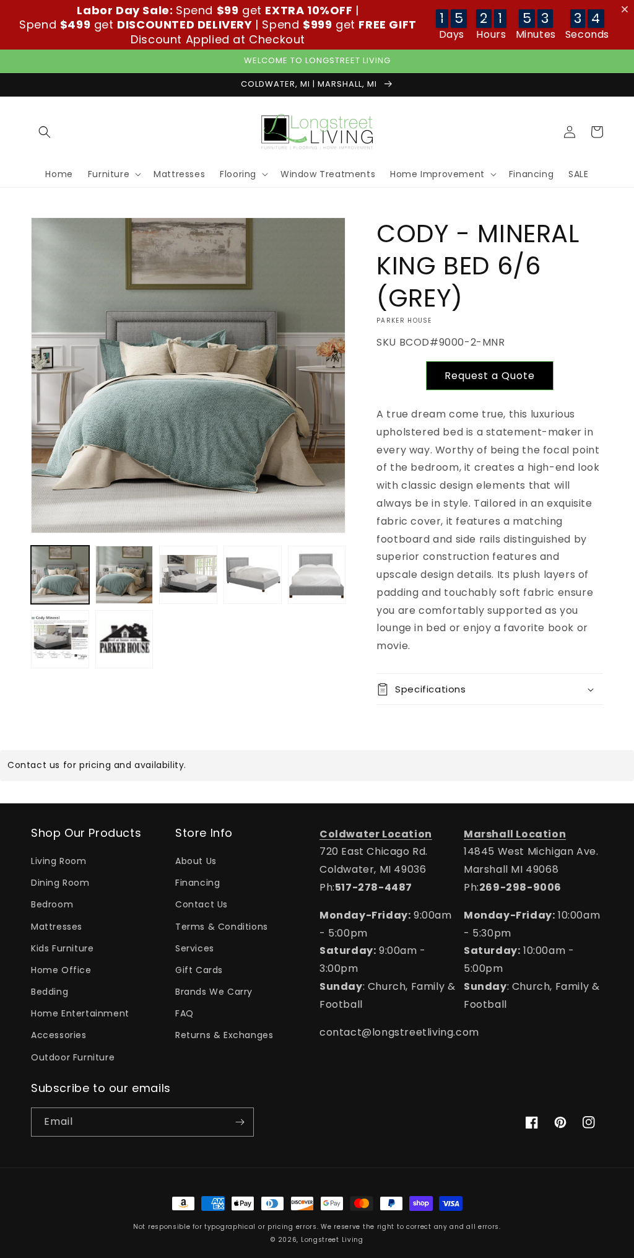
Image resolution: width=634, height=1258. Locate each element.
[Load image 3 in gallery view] (188, 575)
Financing (197, 882)
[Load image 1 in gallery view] (60, 575)
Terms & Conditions (221, 926)
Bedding (49, 991)
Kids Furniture (62, 948)
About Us (196, 861)
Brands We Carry (214, 991)
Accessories (59, 1035)
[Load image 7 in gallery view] (124, 639)
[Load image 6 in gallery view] (60, 639)
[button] (44, 132)
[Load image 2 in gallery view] (124, 575)
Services (194, 948)
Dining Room (60, 882)
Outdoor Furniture (73, 1057)
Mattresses (56, 926)
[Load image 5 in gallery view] (317, 575)
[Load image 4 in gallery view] (253, 575)
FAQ (184, 1013)
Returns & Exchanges (224, 1035)
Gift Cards (199, 970)
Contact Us (201, 904)
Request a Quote (490, 376)
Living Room (59, 861)
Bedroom (52, 904)
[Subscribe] (239, 1122)
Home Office (61, 970)
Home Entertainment (80, 1013)
